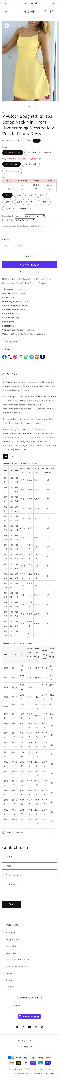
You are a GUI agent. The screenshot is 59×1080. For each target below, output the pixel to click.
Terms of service (21, 1074)
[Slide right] (36, 106)
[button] (6, 11)
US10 (19, 202)
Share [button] (8, 349)
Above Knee (11, 164)
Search (9, 973)
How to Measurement (16, 966)
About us (10, 932)
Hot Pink (32, 152)
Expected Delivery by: (13, 216)
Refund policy (30, 1069)
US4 (31, 195)
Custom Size (24, 208)
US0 (7, 195)
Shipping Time (13, 939)
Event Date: (8, 220)
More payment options (29, 272)
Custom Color (12, 152)
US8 (7, 202)
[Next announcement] (53, 3)
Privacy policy (44, 1069)
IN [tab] (6, 456)
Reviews (10, 986)
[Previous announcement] (5, 3)
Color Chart (12, 946)
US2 (19, 195)
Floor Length (12, 171)
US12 (32, 202)
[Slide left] (23, 106)
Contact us (11, 980)
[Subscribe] (44, 1005)
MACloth (18, 1069)
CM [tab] (12, 456)
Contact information (39, 1074)
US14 (44, 202)
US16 (7, 208)
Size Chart (11, 953)
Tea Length (31, 164)
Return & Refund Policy (17, 959)
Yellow (47, 152)
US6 (42, 195)
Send (11, 904)
